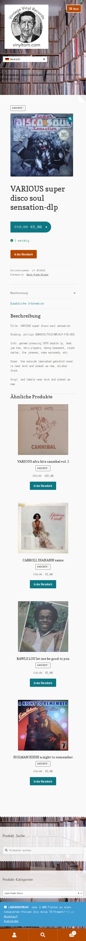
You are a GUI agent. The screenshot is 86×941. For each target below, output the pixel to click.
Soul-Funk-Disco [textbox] (41, 893)
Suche (43, 935)
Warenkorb (66, 932)
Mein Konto (14, 935)
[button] (70, 119)
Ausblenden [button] (11, 921)
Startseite (11, 74)
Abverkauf (10, 916)
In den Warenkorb (23, 254)
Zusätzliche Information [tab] (27, 303)
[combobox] (43, 893)
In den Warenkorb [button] (43, 486)
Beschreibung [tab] (19, 293)
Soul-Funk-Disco (32, 74)
